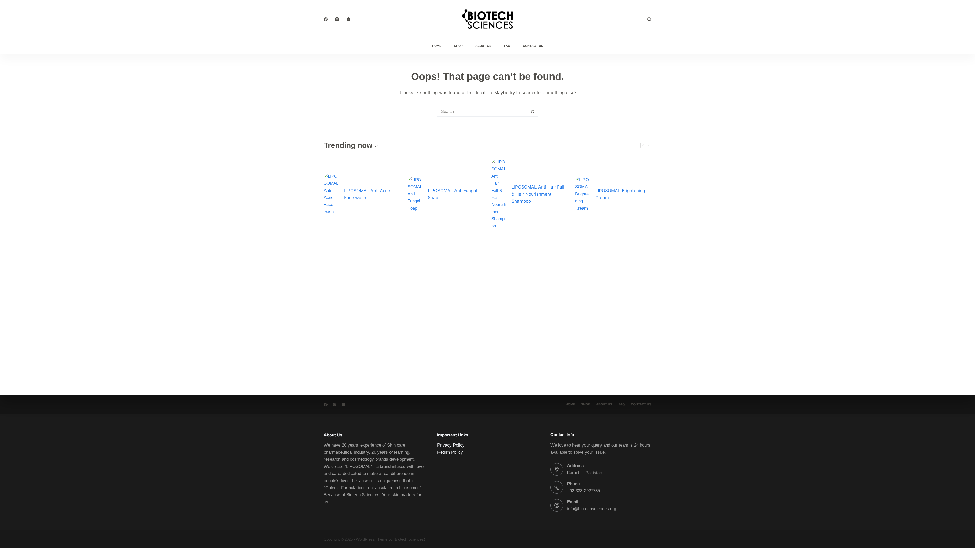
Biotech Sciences (409, 539)
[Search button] (533, 112)
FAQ (507, 46)
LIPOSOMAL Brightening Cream (620, 194)
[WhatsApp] (348, 19)
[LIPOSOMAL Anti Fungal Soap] (415, 194)
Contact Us (533, 46)
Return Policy (450, 452)
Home (436, 46)
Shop (458, 46)
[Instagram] (337, 19)
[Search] (649, 19)
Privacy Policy (451, 445)
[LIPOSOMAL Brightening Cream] (582, 194)
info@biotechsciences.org (591, 508)
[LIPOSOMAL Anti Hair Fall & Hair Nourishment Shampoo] (499, 194)
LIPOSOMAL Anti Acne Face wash (367, 194)
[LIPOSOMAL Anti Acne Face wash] (331, 194)
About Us (483, 46)
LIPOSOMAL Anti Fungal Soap (452, 194)
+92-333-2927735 (583, 490)
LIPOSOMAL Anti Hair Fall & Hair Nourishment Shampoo (538, 194)
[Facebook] (326, 19)
